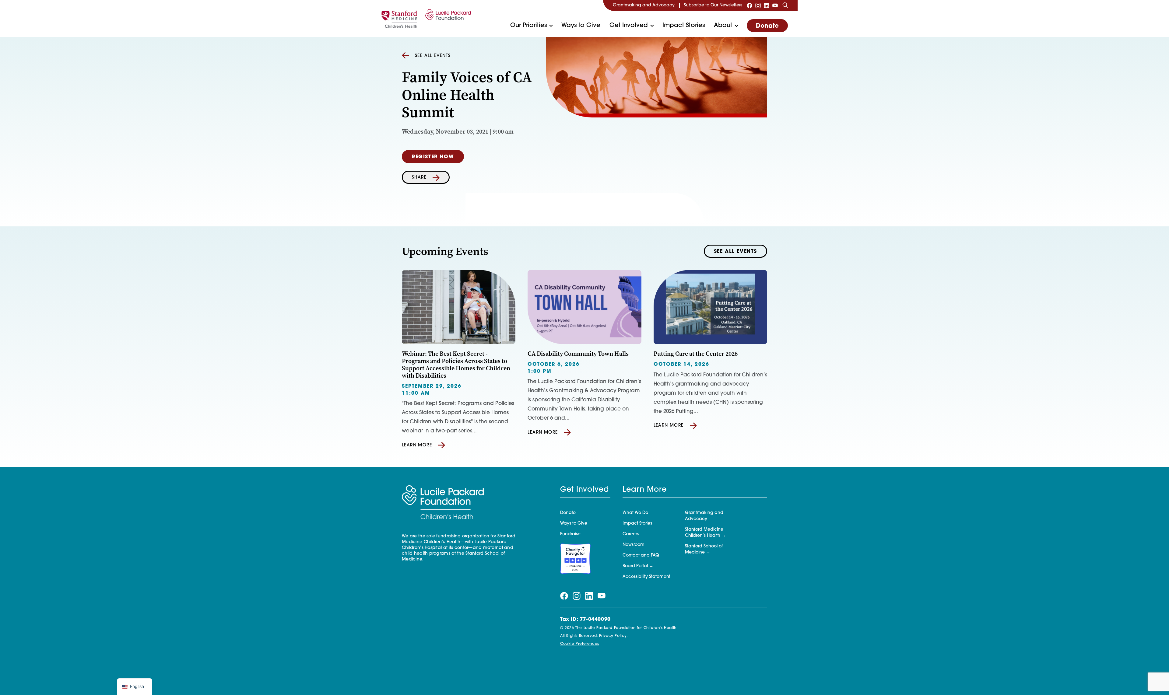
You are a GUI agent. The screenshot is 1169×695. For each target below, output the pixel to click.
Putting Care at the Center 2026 (696, 354)
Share (419, 177)
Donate (767, 26)
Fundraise (570, 534)
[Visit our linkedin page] (766, 5)
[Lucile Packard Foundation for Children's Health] (447, 18)
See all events (433, 56)
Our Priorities (528, 26)
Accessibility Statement (646, 577)
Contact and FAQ (641, 555)
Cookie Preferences (579, 644)
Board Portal (635, 566)
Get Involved (628, 26)
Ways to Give (580, 26)
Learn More (645, 490)
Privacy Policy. (613, 636)
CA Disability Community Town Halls (578, 354)
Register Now (433, 157)
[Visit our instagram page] (758, 5)
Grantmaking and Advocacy (644, 5)
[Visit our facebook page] (749, 5)
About (723, 26)
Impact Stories (683, 26)
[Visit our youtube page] (775, 5)
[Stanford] (399, 18)
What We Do (635, 513)
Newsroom (633, 545)
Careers (631, 534)
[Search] (785, 5)
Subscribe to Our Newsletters (713, 5)
